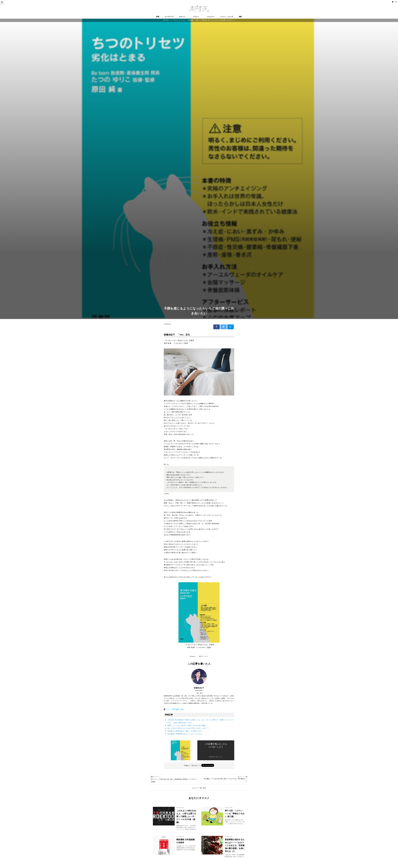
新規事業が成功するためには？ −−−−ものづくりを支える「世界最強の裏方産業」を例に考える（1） (235, 845)
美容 (182, 709)
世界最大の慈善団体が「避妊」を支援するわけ (184, 731)
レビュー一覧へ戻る (199, 788)
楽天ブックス (203, 656)
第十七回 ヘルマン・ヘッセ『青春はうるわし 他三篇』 (235, 813)
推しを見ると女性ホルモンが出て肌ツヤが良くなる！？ (188, 728)
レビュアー (211, 16)
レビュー (196, 16)
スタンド (182, 16)
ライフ (168, 709)
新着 (157, 16)
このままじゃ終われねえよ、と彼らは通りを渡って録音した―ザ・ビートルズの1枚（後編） (186, 816)
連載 (240, 16)
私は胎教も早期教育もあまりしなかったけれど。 (185, 734)
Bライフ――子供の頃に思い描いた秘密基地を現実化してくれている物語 (174, 779)
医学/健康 (175, 709)
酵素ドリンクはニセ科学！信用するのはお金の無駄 (186, 725)
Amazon (192, 656)
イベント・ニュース (226, 16)
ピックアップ (169, 16)
